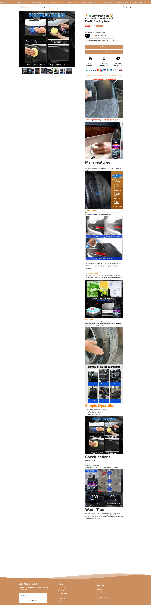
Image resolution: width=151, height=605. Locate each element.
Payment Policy (62, 588)
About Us (99, 589)
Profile (59, 601)
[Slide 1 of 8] (25, 71)
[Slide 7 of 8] (63, 71)
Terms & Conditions (63, 593)
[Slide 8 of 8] (69, 71)
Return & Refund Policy (64, 596)
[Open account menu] (127, 7)
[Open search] (123, 7)
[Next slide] (73, 39)
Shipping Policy (62, 598)
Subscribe (33, 600)
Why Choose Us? (101, 600)
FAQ (98, 594)
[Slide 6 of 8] (56, 71)
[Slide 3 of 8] (37, 71)
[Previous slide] (20, 39)
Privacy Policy (61, 590)
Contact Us (100, 592)
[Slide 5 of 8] (50, 71)
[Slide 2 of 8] (31, 71)
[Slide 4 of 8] (44, 71)
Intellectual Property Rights (104, 597)
